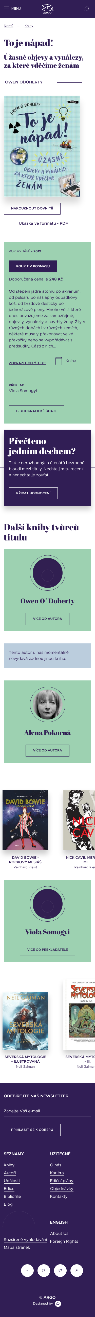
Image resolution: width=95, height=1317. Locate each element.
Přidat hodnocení (33, 493)
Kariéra (57, 1173)
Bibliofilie (12, 1197)
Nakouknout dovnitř (32, 208)
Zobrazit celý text (27, 363)
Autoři (10, 1173)
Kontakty (59, 1197)
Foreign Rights (64, 1242)
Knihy (29, 26)
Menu (16, 8)
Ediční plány (61, 1181)
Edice (9, 1189)
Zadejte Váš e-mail (22, 1111)
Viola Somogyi (47, 931)
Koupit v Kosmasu (33, 266)
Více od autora (47, 619)
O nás (55, 1165)
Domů (8, 26)
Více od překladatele (47, 950)
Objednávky (61, 1189)
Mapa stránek (17, 1248)
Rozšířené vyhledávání (25, 1240)
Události (12, 1181)
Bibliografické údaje (36, 411)
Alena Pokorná (47, 732)
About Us (59, 1234)
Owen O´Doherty (47, 600)
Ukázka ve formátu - (43, 224)
